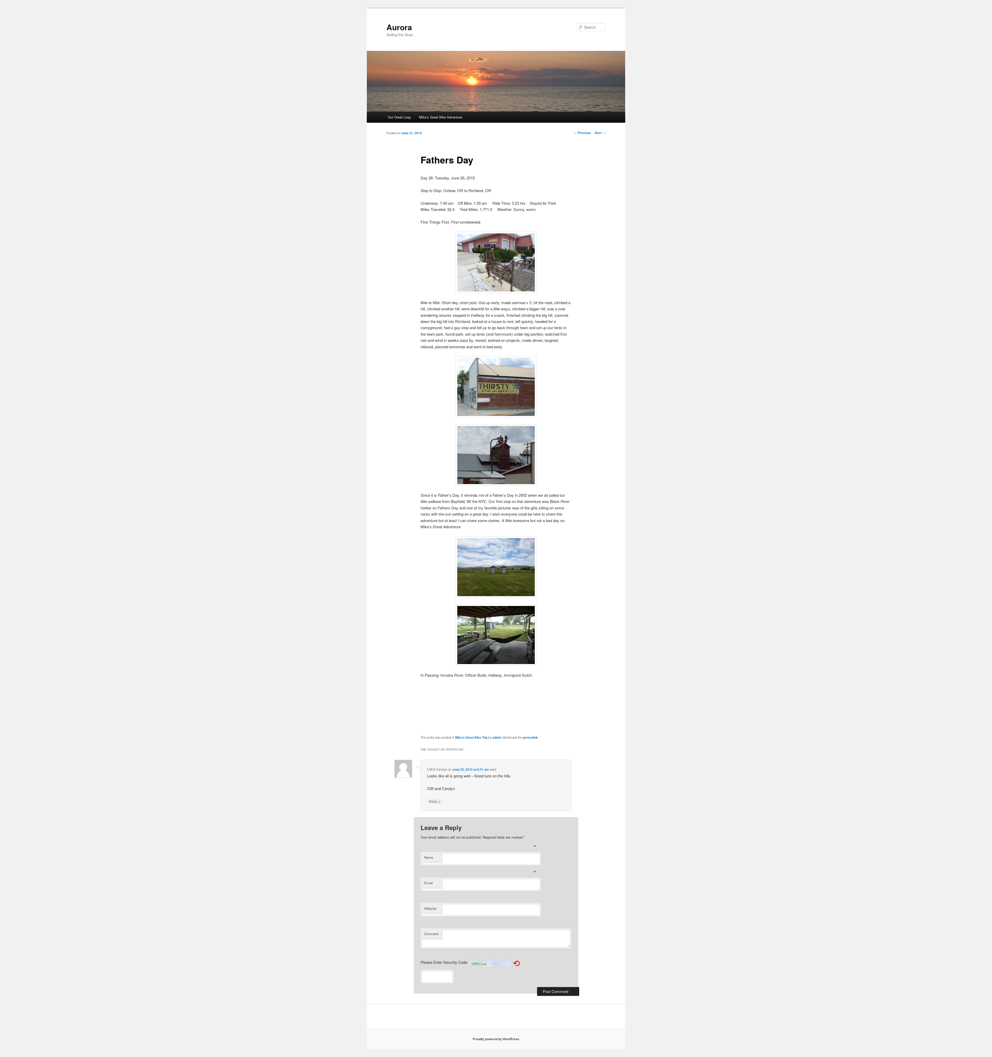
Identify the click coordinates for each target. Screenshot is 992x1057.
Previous (582, 132)
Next (600, 132)
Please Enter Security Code (444, 962)
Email (428, 882)
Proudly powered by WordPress (496, 1039)
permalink (530, 737)
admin (496, 737)
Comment (431, 933)
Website (430, 908)
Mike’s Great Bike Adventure (440, 117)
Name (428, 857)
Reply (434, 801)
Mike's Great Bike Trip (471, 737)
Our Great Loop (399, 117)
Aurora (399, 27)
